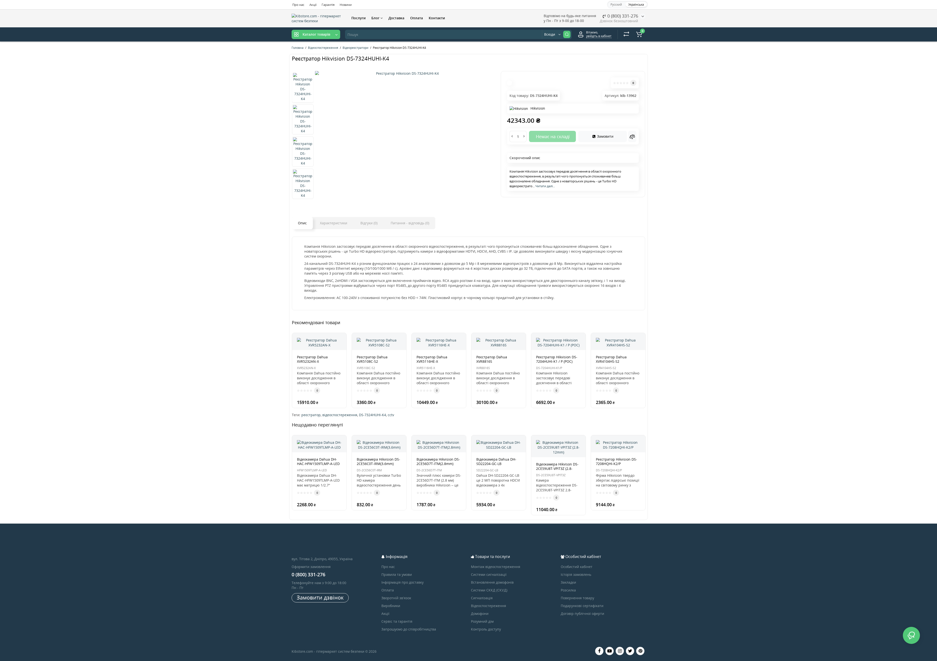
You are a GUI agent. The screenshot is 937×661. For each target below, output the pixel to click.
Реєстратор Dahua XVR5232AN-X (312, 359)
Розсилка (568, 590)
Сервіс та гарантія (396, 621)
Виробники (390, 605)
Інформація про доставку (402, 582)
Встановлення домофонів (492, 582)
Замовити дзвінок (320, 597)
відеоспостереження (339, 415)
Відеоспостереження (488, 605)
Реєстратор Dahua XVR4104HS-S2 (611, 359)
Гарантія (328, 4)
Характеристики (333, 223)
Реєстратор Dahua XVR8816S (491, 359)
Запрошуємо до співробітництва (408, 629)
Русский (616, 4)
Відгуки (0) (368, 223)
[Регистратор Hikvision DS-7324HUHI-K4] (405, 73)
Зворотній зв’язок (396, 598)
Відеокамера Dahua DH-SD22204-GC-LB (496, 461)
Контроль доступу (486, 629)
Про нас (298, 4)
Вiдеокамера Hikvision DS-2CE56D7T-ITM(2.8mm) (438, 461)
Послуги (358, 18)
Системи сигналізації (489, 574)
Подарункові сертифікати (582, 605)
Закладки (568, 582)
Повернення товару (577, 598)
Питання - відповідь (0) (410, 223)
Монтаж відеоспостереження (495, 566)
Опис (302, 223)
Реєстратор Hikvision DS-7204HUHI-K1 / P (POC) (556, 359)
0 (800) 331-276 (622, 16)
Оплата (416, 18)
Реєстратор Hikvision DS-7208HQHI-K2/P (616, 461)
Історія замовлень (576, 574)
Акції (312, 4)
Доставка (396, 18)
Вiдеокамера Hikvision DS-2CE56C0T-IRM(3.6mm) (378, 461)
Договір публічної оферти (582, 613)
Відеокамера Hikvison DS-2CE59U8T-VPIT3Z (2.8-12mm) (557, 468)
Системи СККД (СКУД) (489, 590)
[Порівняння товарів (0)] (626, 34)
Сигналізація (482, 598)
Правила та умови (396, 574)
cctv (391, 415)
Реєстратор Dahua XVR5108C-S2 (372, 359)
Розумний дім (482, 621)
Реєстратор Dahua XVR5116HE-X (432, 359)
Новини (346, 4)
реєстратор (311, 415)
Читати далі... (545, 186)
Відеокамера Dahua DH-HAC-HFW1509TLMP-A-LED (318, 461)
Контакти (437, 18)
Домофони (480, 613)
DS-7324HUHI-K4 (372, 415)
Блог (375, 18)
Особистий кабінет (576, 566)
